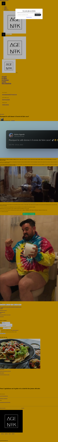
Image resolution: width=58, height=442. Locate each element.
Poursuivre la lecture (29, 17)
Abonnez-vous (38, 14)
